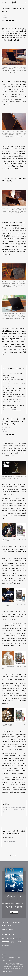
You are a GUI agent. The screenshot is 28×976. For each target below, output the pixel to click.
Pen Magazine (6, 922)
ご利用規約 (4, 954)
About (3, 925)
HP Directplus (17, 409)
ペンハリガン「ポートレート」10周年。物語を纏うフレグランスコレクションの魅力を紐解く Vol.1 (14, 809)
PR (2, 427)
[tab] (2, 2)
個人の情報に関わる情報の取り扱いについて (11, 957)
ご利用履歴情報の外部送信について (9, 960)
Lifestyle (7, 427)
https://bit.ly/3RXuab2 (9, 841)
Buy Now (13, 912)
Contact (9, 925)
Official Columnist (17, 922)
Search (11, 929)
